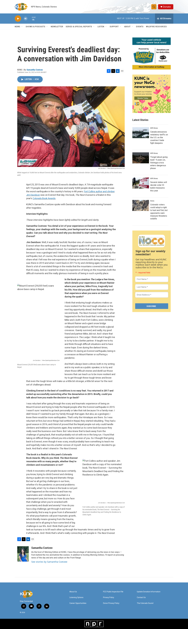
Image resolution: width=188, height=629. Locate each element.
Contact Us (141, 597)
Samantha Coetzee (35, 69)
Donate (167, 6)
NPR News (154, 128)
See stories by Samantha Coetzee (49, 561)
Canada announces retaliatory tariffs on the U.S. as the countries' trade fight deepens (159, 137)
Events (139, 27)
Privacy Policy (108, 597)
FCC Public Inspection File (113, 592)
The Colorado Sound (145, 603)
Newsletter (57, 27)
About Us (73, 592)
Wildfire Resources (156, 27)
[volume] (25, 18)
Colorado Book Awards (44, 198)
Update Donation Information (148, 592)
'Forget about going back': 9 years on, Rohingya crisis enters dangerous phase (159, 162)
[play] (18, 18)
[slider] (29, 18)
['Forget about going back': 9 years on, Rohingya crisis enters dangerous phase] (140, 157)
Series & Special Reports (79, 27)
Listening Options (76, 597)
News (152, 201)
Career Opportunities (77, 603)
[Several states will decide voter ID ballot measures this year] (140, 183)
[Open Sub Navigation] (22, 27)
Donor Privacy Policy (111, 603)
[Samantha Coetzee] (23, 554)
